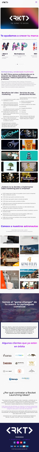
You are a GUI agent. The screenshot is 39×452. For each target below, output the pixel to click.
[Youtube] (21, 442)
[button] (19, 18)
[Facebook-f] (14, 442)
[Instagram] (18, 442)
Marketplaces (19, 54)
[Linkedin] (24, 442)
